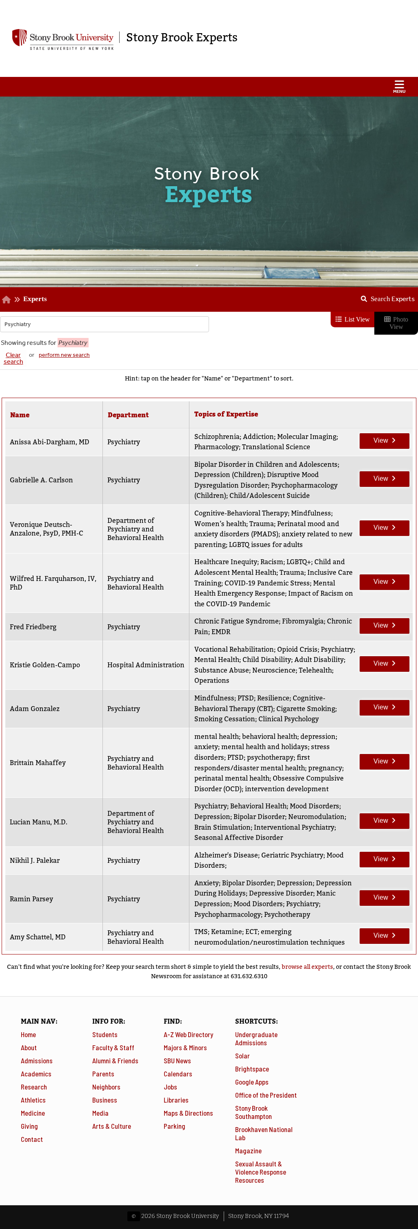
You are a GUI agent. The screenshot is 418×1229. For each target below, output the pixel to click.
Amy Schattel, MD (38, 937)
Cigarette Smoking (305, 709)
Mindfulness (311, 513)
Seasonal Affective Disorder (238, 837)
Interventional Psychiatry (294, 827)
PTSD (246, 698)
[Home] (6, 299)
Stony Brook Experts (182, 37)
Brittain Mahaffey (38, 763)
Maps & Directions (188, 1113)
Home (28, 1034)
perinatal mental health (231, 778)
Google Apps (252, 1082)
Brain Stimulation (222, 827)
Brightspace (252, 1069)
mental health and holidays (264, 747)
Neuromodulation (316, 817)
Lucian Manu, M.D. (38, 822)
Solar (242, 1055)
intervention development (287, 789)
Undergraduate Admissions (256, 1038)
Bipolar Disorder (259, 817)
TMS (201, 931)
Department (128, 415)
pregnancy (325, 768)
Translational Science (276, 447)
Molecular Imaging (306, 436)
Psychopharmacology (227, 914)
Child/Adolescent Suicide (269, 495)
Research (34, 1087)
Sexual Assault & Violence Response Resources (260, 1171)
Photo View (399, 323)
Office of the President (266, 1095)
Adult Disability (319, 659)
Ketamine (226, 931)
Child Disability (266, 659)
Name (19, 415)
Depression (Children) (229, 474)
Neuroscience (274, 670)
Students (105, 1034)
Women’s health (220, 524)
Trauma (261, 524)
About (29, 1047)
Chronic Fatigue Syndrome (236, 621)
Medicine (33, 1113)
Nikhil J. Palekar (35, 860)
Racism (271, 562)
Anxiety (206, 883)
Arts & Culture (111, 1126)
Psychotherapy (287, 914)
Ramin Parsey (31, 899)
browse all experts (307, 966)
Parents (103, 1073)
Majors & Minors (185, 1047)
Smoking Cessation (224, 719)
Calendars (178, 1073)
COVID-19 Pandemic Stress (267, 583)
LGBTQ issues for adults (266, 544)
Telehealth (315, 670)
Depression (212, 817)
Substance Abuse (221, 670)
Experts (35, 299)
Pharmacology (216, 447)
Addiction (258, 436)
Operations (211, 680)
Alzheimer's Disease (226, 855)
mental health (216, 736)
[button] (209, 87)
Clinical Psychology (288, 719)
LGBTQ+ (299, 562)
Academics (36, 1073)
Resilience (273, 698)
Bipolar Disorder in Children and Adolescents (266, 464)
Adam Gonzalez (35, 709)
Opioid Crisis (297, 649)
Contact (32, 1139)
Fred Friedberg (33, 627)
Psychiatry (337, 649)
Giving (29, 1126)
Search (393, 299)
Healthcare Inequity (225, 562)
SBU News (177, 1060)
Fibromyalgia (303, 621)
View (374, 438)
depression (318, 736)
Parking (174, 1126)
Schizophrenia (217, 436)
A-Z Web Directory (188, 1034)
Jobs (170, 1087)
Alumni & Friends (115, 1060)
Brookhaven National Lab (264, 1133)
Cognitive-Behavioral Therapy (241, 513)
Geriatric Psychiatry (292, 855)
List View (356, 319)
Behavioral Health (258, 806)
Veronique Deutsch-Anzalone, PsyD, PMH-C (46, 529)
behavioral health (269, 736)
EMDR (220, 632)
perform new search (64, 354)
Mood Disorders (314, 806)
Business (104, 1100)
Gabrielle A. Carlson (41, 480)
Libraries (176, 1100)
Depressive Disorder (281, 893)
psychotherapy (270, 757)
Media (100, 1113)
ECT (251, 931)
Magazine (248, 1150)
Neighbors (106, 1087)
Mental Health (216, 659)
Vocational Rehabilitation (234, 649)
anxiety (206, 747)
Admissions (37, 1060)
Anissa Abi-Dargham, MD (49, 442)
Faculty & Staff (113, 1047)
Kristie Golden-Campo (45, 665)
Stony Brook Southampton (253, 1112)
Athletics (33, 1100)
